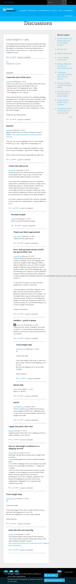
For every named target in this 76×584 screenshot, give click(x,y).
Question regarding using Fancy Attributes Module (64, 85)
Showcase (69, 16)
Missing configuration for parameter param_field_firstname (64, 66)
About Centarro (9, 2)
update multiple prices (64, 53)
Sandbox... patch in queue (24, 320)
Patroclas (12, 170)
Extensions (32, 10)
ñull (7, 62)
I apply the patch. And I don (21, 426)
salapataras (20, 349)
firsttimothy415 (18, 407)
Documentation (43, 10)
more (71, 117)
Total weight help (24, 345)
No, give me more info (55, 580)
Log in (70, 2)
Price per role (61, 49)
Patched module (18, 214)
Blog (60, 10)
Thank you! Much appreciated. (26, 232)
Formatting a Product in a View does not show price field (64, 111)
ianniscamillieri (13, 453)
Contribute (68, 10)
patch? (16, 402)
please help (18, 385)
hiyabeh (11, 534)
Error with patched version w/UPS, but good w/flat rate (28, 250)
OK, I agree (51, 575)
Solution (9, 126)
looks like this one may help (21, 530)
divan (15, 389)
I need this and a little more (18, 77)
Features (23, 10)
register (14, 57)
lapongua (12, 431)
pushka (8, 130)
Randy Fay (19, 325)
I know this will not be (18, 166)
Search (50, 2)
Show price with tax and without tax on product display (63, 94)
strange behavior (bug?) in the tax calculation (63, 102)
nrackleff (9, 81)
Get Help (54, 10)
